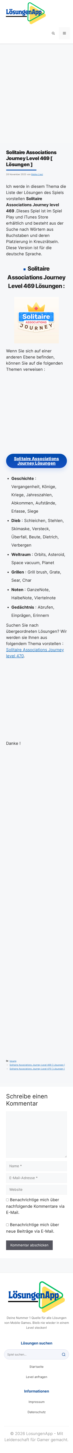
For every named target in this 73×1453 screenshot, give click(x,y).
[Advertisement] (36, 96)
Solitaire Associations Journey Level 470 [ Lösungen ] (37, 1069)
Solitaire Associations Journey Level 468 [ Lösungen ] (37, 1065)
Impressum (37, 1402)
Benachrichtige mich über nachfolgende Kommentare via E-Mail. (35, 1206)
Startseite (36, 1367)
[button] (53, 33)
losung (13, 1061)
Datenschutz (37, 1412)
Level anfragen (36, 1377)
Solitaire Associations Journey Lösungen (36, 461)
